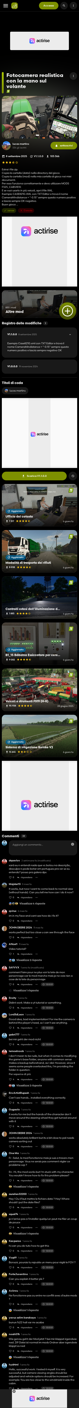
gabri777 (14, 1034)
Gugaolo (14, 1109)
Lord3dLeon (16, 1014)
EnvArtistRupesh (19, 1093)
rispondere (26, 877)
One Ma (14, 1153)
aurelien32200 (18, 1194)
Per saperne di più (20, 1074)
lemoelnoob (16, 1051)
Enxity (12, 998)
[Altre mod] (67, 310)
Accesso (48, 5)
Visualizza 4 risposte (32, 903)
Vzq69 (13, 1257)
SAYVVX (14, 967)
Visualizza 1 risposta (26, 990)
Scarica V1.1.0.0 (37, 476)
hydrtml (14, 1364)
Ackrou (13, 1290)
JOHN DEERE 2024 (20, 927)
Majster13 (15, 884)
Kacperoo (15, 1241)
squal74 (13, 1214)
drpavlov (14, 860)
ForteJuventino (18, 1274)
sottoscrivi (66, 145)
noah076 (14, 1334)
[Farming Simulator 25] (8, 91)
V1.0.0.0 (22, 366)
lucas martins (20, 143)
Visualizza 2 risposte (29, 960)
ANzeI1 (13, 944)
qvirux (12, 911)
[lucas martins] (6, 145)
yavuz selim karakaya (22, 1317)
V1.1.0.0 (22, 334)
